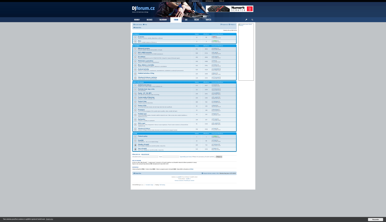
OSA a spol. (141, 123)
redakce (215, 40)
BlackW (215, 105)
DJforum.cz (136, 34)
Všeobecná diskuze (144, 128)
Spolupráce (141, 119)
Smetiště (140, 140)
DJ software (141, 57)
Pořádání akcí (142, 114)
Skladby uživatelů (143, 144)
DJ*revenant (216, 77)
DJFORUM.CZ (195, 1)
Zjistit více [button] (49, 219)
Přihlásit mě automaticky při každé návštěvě (203, 156)
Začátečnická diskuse (144, 85)
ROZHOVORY (163, 19)
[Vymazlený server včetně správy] (246, 25)
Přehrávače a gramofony (145, 61)
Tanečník (215, 84)
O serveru (141, 37)
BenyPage (215, 109)
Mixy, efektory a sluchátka (146, 65)
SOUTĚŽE (208, 19)
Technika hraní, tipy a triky (146, 89)
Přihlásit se (136, 154)
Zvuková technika (143, 69)
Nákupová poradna (144, 48)
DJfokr (191, 169)
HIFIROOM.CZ (209, 1)
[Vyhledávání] (252, 19)
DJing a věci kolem (138, 82)
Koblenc (215, 148)
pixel (214, 36)
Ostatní (135, 133)
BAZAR (196, 19)
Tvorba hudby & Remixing (146, 97)
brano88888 (216, 93)
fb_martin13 (216, 97)
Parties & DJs (142, 105)
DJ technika (136, 45)
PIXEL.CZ (221, 1)
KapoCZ (215, 113)
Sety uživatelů (142, 148)
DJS (186, 19)
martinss (215, 48)
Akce (139, 41)
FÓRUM (176, 19)
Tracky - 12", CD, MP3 (144, 93)
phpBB (179, 176)
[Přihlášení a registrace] (246, 19)
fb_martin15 (216, 123)
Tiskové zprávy (142, 136)
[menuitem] (145, 24)
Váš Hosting (162, 184)
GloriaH (215, 128)
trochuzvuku (216, 89)
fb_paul (215, 52)
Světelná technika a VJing (146, 73)
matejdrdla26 (216, 69)
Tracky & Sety (142, 101)
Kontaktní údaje (149, 184)
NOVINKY (137, 19)
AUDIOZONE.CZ (166, 1)
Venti (214, 60)
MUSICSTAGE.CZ (181, 1)
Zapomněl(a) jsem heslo (185, 156)
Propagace (141, 109)
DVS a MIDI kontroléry (145, 52)
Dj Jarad (215, 56)
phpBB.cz (188, 178)
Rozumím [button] (375, 219)
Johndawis (215, 101)
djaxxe (214, 73)
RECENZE (149, 19)
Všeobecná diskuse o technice (147, 77)
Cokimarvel (216, 144)
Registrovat (145, 154)
